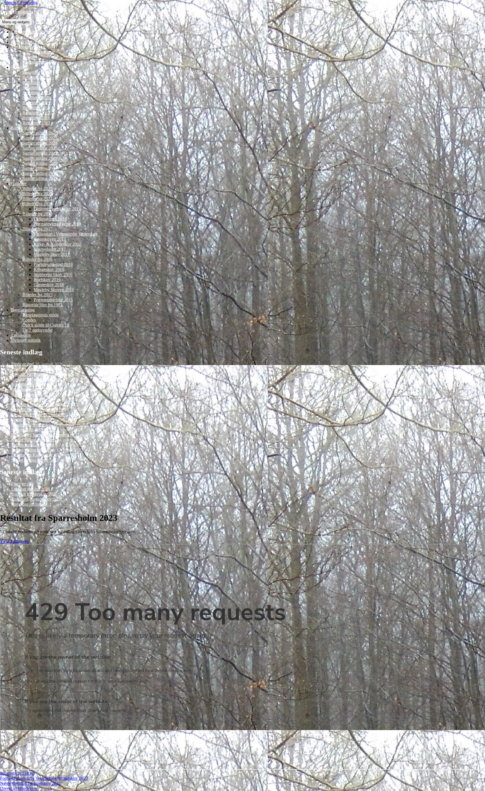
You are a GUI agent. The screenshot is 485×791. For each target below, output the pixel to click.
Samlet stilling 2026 (40, 133)
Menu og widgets (16, 22)
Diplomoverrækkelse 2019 (57, 208)
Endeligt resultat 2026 (30, 369)
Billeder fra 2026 (37, 188)
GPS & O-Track (25, 42)
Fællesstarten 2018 (50, 218)
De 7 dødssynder (37, 330)
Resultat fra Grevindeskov (34, 445)
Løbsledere (21, 335)
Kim (30, 773)
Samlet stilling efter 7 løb (33, 429)
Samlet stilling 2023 (40, 148)
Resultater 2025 (36, 77)
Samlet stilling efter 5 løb (33, 450)
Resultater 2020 (36, 97)
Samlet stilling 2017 (40, 168)
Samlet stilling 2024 (40, 143)
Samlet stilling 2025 (40, 138)
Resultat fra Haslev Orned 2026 (39, 414)
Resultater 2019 (36, 102)
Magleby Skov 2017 (52, 254)
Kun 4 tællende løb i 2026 (34, 394)
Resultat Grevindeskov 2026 (36, 379)
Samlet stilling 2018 (40, 163)
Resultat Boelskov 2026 (32, 404)
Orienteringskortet (38, 52)
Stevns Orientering (16, 12)
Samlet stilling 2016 (40, 173)
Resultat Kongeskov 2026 (34, 374)
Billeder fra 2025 (37, 193)
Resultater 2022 (36, 92)
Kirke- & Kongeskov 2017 (57, 244)
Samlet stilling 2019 (40, 158)
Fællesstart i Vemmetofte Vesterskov (66, 234)
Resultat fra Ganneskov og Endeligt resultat (49, 424)
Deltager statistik (26, 340)
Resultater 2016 (36, 117)
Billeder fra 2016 (37, 259)
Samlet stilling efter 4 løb (33, 460)
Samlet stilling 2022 (40, 153)
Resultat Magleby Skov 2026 (37, 389)
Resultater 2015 (36, 122)
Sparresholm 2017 (50, 249)
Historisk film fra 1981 (42, 304)
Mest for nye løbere (28, 47)
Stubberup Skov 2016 (53, 274)
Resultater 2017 (36, 112)
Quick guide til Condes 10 (45, 325)
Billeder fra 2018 (37, 213)
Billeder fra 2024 (37, 198)
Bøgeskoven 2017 (50, 239)
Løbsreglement (24, 37)
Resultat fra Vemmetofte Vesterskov (42, 434)
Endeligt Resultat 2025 (31, 419)
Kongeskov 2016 (49, 269)
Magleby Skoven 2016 (54, 289)
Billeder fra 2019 (37, 203)
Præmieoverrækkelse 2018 (57, 224)
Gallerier (19, 183)
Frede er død (22, 364)
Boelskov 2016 (47, 279)
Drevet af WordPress (18, 788)
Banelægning (23, 309)
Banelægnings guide (40, 315)
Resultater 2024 (36, 82)
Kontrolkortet (34, 62)
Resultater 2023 (36, 87)
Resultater (20, 67)
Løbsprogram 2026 (28, 31)
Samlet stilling (23, 128)
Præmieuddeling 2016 (53, 264)
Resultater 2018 (36, 107)
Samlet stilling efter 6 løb (33, 439)
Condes (29, 320)
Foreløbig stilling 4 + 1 (31, 384)
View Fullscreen (14, 541)
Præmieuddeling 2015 (53, 299)
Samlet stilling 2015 (40, 178)
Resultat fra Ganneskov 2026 (37, 409)
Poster (27, 57)
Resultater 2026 (36, 72)
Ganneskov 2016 (49, 284)
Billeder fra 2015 (37, 294)
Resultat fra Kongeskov (32, 455)
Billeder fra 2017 (37, 229)
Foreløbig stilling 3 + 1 (31, 399)
